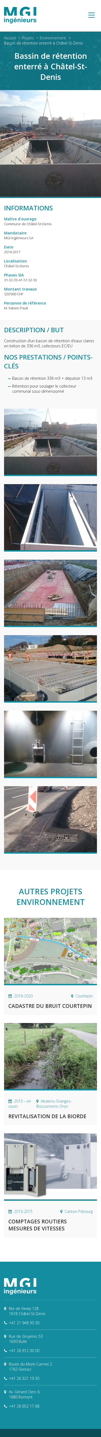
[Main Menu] (91, 15)
